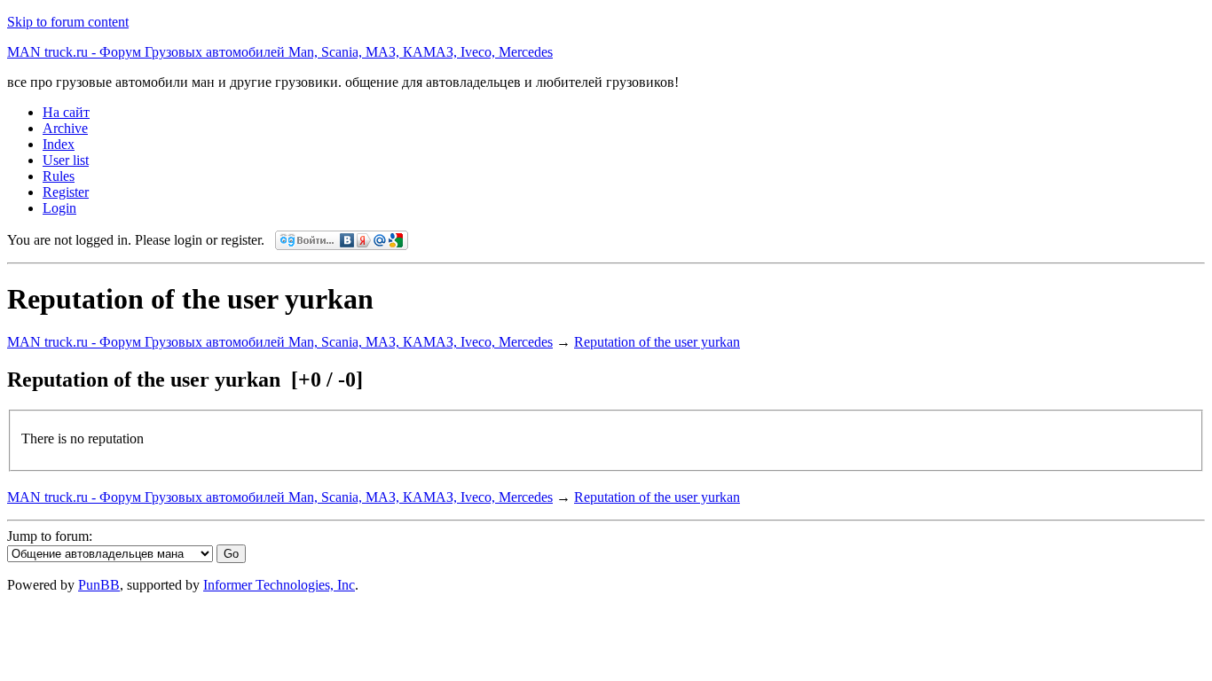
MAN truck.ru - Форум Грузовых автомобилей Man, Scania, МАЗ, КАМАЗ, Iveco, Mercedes (280, 51)
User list (66, 160)
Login (59, 207)
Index (59, 144)
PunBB (99, 584)
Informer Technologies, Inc (279, 584)
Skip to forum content (68, 21)
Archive (65, 128)
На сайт (66, 112)
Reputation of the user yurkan (657, 341)
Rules (59, 176)
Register (66, 192)
